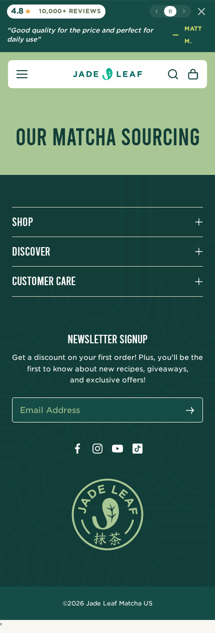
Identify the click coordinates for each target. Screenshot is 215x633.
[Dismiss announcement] (201, 11)
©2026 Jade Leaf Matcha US (107, 603)
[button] (22, 74)
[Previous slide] (156, 11)
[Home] (107, 74)
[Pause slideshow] (170, 11)
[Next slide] (184, 11)
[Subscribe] (190, 411)
